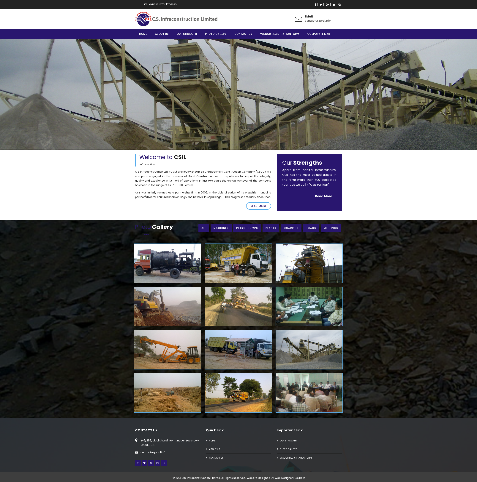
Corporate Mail (318, 34)
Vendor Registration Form (279, 34)
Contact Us (243, 34)
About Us (161, 34)
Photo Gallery (215, 34)
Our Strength (187, 34)
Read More (259, 206)
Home (143, 34)
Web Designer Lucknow (290, 478)
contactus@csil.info (318, 21)
